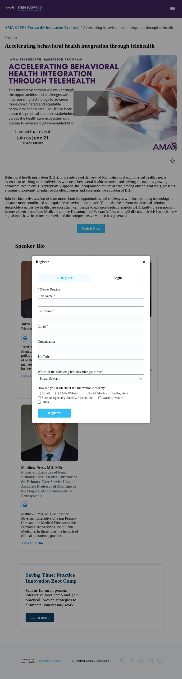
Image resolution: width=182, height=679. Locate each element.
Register (66, 278)
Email (43, 326)
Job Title (45, 357)
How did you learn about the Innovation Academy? (72, 388)
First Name (46, 296)
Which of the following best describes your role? (70, 372)
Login (118, 278)
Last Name (46, 311)
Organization (48, 341)
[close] (143, 262)
